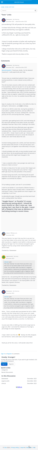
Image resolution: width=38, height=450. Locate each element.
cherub (6, 262)
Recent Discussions (7, 372)
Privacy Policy (15, 447)
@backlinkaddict (6, 70)
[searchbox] (19, 10)
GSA (5, 447)
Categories (5, 370)
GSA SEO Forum (19, 2)
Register (9, 354)
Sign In (3, 354)
